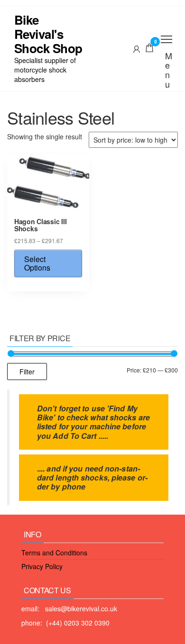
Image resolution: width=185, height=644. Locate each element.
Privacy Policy (42, 566)
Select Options (37, 263)
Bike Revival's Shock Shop (48, 34)
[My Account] (136, 47)
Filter (27, 371)
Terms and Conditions (54, 552)
